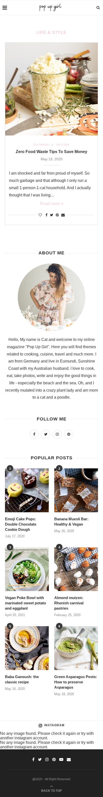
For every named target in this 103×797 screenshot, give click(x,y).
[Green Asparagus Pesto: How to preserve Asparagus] (76, 648)
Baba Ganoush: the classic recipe (22, 679)
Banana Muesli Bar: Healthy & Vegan (71, 521)
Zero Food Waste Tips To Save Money (51, 152)
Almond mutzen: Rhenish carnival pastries (69, 603)
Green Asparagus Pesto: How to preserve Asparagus (75, 682)
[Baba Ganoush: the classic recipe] (27, 648)
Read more (50, 203)
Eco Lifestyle (41, 144)
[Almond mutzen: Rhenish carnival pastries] (76, 569)
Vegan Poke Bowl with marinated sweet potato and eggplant (25, 603)
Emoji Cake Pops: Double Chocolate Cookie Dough (20, 524)
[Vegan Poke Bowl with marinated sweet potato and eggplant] (27, 569)
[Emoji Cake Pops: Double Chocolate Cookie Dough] (27, 490)
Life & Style (63, 144)
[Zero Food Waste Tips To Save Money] (51, 89)
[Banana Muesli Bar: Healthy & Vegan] (76, 490)
